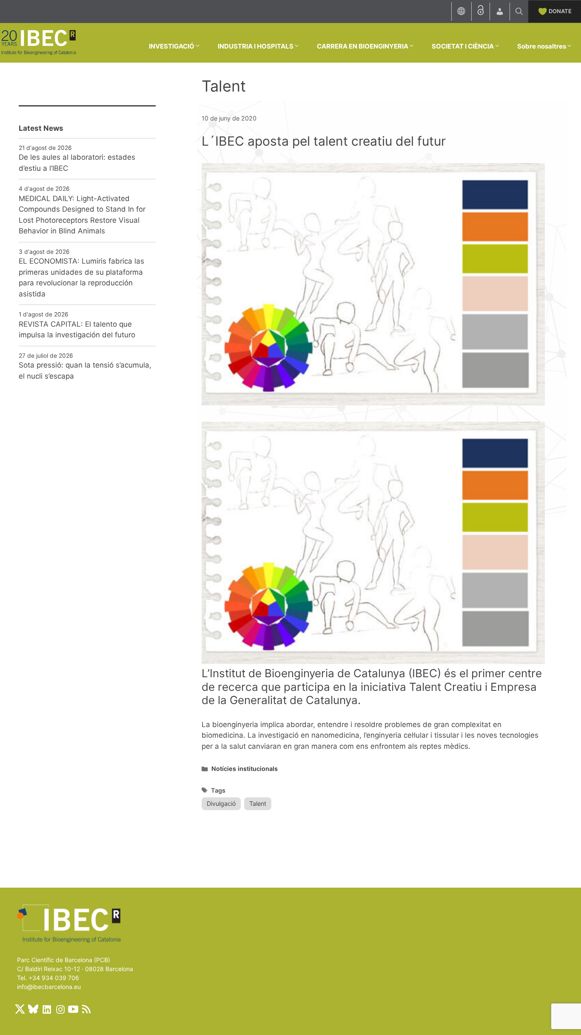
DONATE (560, 11)
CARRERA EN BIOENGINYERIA (362, 46)
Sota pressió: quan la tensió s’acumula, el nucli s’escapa (85, 370)
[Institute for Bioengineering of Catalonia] (38, 42)
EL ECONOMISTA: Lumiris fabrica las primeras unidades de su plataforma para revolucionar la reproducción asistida (81, 277)
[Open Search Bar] (519, 11)
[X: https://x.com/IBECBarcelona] (20, 1009)
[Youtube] (73, 1009)
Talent (257, 803)
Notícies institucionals (244, 768)
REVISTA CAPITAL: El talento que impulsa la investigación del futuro (77, 329)
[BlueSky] (33, 1009)
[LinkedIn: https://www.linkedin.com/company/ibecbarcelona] (46, 1009)
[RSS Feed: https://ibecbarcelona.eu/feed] (86, 1009)
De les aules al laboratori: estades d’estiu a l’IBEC (77, 162)
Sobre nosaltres (541, 46)
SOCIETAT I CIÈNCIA (463, 46)
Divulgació (221, 803)
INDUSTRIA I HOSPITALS (255, 46)
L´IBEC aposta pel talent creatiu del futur (324, 141)
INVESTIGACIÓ (171, 46)
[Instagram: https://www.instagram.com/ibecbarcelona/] (60, 1009)
